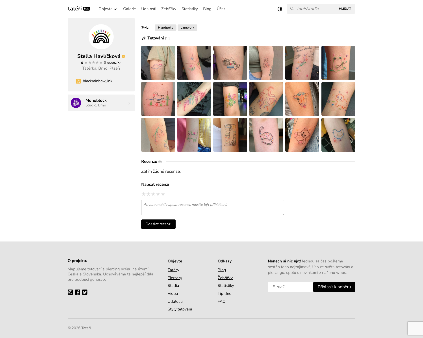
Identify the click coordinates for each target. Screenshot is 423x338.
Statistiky (226, 285)
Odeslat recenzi (158, 224)
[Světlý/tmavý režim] (279, 9)
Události (175, 301)
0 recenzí (110, 62)
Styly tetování (180, 309)
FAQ (222, 301)
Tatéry (173, 270)
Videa (173, 293)
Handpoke (165, 27)
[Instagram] (71, 291)
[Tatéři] (75, 8)
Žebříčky (225, 277)
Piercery (175, 277)
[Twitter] (85, 291)
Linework (187, 27)
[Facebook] (78, 291)
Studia (173, 285)
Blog (222, 270)
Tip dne (224, 293)
